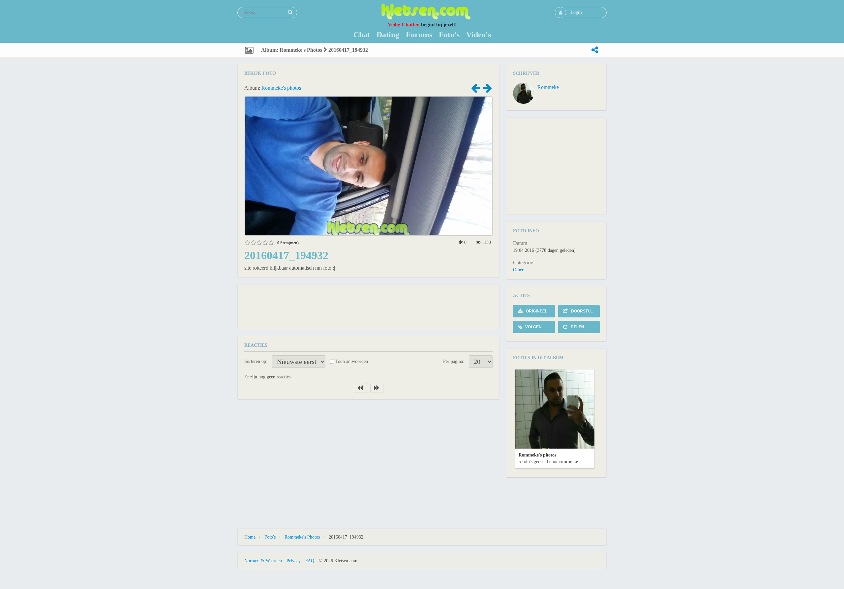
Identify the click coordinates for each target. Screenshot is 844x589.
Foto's (270, 537)
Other (518, 269)
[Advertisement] (369, 306)
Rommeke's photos (281, 88)
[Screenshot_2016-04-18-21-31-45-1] (475, 90)
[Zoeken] (290, 12)
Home (250, 537)
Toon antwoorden (351, 361)
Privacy (293, 560)
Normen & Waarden (263, 560)
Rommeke (548, 87)
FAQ (309, 560)
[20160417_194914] (487, 90)
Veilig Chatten (404, 24)
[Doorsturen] (594, 50)
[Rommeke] (523, 93)
